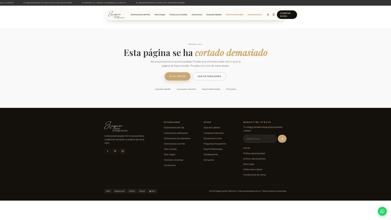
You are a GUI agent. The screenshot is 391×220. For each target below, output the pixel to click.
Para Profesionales (235, 14)
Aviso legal (248, 164)
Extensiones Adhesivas (176, 133)
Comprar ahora (285, 14)
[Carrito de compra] (273, 14)
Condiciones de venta (254, 174)
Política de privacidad (254, 153)
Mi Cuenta (231, 89)
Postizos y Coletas (178, 14)
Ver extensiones (209, 76)
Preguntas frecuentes (215, 143)
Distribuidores (255, 14)
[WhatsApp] (123, 151)
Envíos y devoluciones (254, 158)
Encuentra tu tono (213, 138)
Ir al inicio (178, 76)
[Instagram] (115, 151)
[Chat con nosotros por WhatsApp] (382, 211)
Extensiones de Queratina (177, 138)
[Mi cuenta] (268, 14)
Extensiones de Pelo (140, 14)
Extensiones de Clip (174, 127)
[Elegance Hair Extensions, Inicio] (116, 14)
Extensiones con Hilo (174, 143)
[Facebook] (107, 151)
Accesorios (197, 14)
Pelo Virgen (160, 14)
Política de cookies (252, 169)
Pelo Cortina (170, 149)
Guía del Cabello (214, 14)
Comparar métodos (186, 89)
